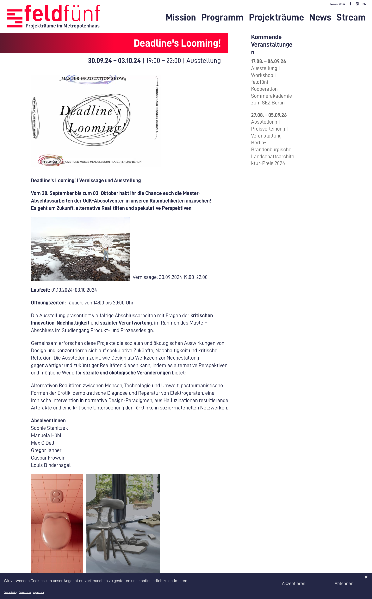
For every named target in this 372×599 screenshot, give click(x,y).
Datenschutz (25, 592)
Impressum (38, 592)
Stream (351, 18)
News (320, 18)
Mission (181, 18)
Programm (222, 18)
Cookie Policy (10, 592)
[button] (366, 577)
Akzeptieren (293, 583)
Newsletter (337, 4)
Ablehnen (344, 583)
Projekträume (276, 18)
